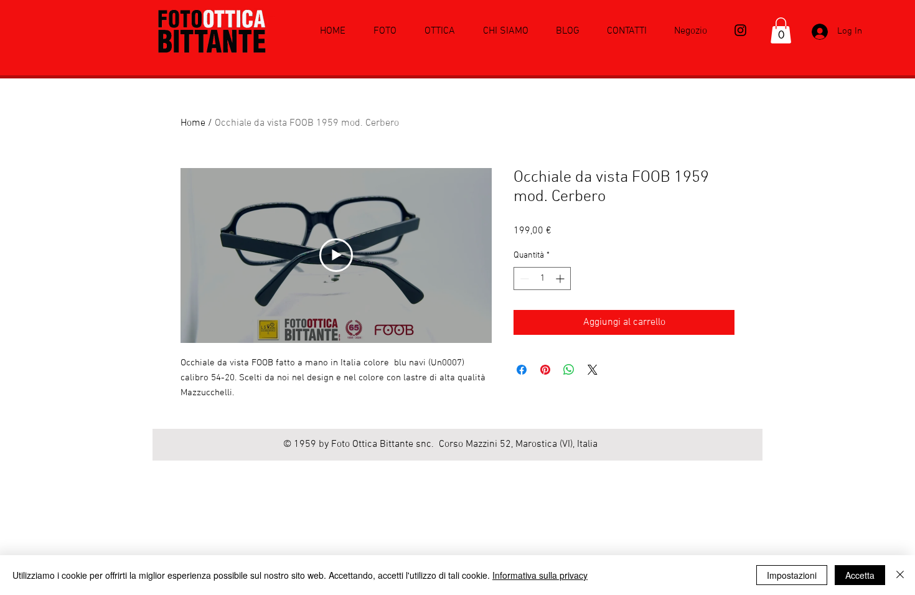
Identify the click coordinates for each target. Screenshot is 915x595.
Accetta (860, 575)
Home (193, 123)
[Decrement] (523, 278)
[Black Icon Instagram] (740, 30)
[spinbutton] (542, 278)
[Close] (900, 575)
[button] (781, 30)
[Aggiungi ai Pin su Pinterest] (545, 369)
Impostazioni (792, 575)
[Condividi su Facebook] (521, 369)
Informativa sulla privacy (540, 575)
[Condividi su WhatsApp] (568, 369)
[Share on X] (592, 369)
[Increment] (561, 278)
